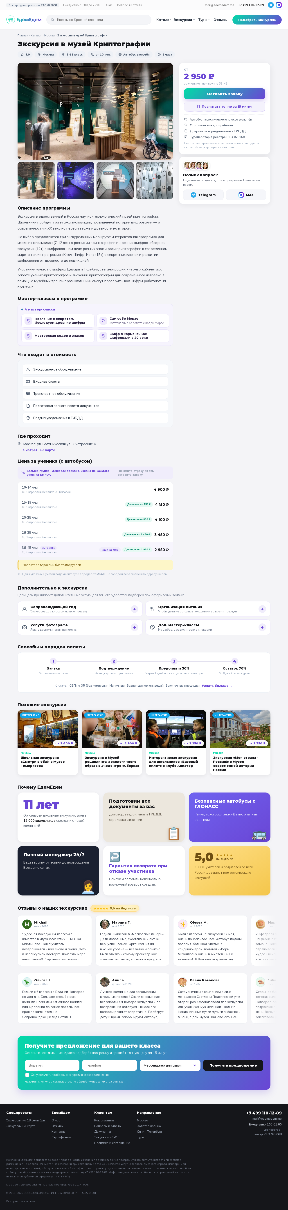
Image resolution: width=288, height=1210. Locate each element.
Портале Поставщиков (57, 1184)
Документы (102, 1131)
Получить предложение (233, 1065)
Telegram (207, 195)
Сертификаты (62, 1137)
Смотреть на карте (39, 450)
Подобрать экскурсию (257, 20)
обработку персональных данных (100, 1081)
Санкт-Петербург (149, 1131)
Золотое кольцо (149, 1126)
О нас (108, 5)
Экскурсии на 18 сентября (25, 1120)
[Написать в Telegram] (271, 5)
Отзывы (220, 20)
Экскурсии (183, 20)
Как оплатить (104, 1120)
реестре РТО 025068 (229, 137)
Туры (202, 20)
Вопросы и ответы (129, 5)
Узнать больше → (217, 686)
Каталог (163, 20)
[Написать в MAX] (279, 5)
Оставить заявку (225, 94)
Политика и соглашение (112, 1143)
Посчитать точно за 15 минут (227, 107)
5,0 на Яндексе (115, 908)
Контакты (58, 1131)
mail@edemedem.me (219, 5)
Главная (23, 35)
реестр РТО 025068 (267, 1134)
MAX (250, 195)
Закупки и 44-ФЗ (106, 1137)
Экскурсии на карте (20, 1126)
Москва (49, 35)
